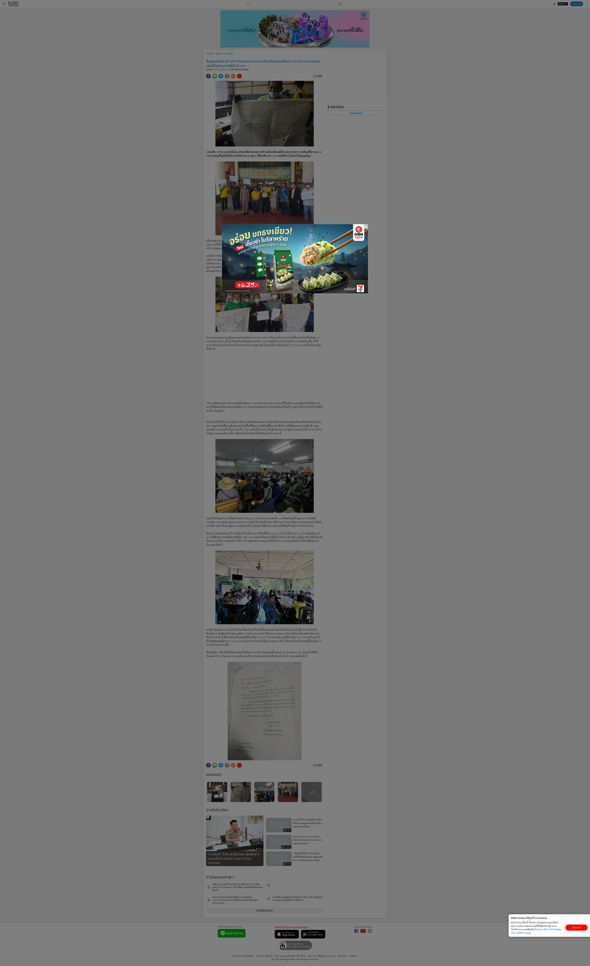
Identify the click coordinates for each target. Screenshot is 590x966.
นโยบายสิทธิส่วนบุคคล (521, 932)
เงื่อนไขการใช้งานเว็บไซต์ (546, 929)
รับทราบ (576, 927)
